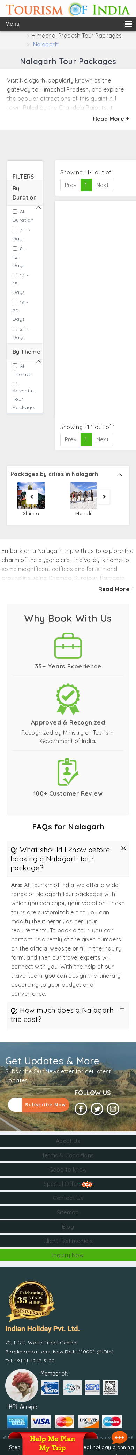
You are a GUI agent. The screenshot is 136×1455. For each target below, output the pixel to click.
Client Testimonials (68, 1240)
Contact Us (68, 1198)
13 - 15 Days (21, 283)
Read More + (111, 118)
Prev (71, 184)
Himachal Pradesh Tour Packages (76, 35)
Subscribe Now (45, 1105)
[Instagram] (113, 1109)
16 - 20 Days (20, 310)
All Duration (22, 216)
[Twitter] (97, 1109)
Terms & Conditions (68, 1155)
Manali (83, 513)
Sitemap (68, 1212)
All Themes (22, 370)
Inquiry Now (68, 1255)
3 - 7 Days (21, 234)
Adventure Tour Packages (22, 399)
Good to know (68, 1169)
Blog (68, 1226)
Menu (12, 24)
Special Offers (63, 1183)
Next (102, 184)
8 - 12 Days (19, 256)
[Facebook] (81, 1109)
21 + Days (21, 333)
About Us (68, 1140)
